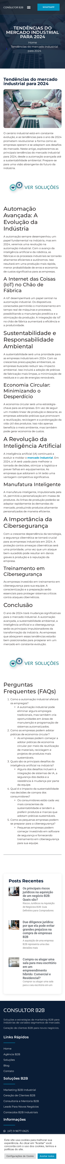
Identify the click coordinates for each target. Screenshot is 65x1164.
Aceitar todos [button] (47, 1156)
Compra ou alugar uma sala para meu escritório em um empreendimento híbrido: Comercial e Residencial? (39, 968)
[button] (29, 7)
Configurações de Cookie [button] (20, 1156)
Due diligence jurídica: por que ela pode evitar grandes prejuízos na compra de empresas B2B (38, 929)
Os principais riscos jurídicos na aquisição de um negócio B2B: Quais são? (38, 894)
